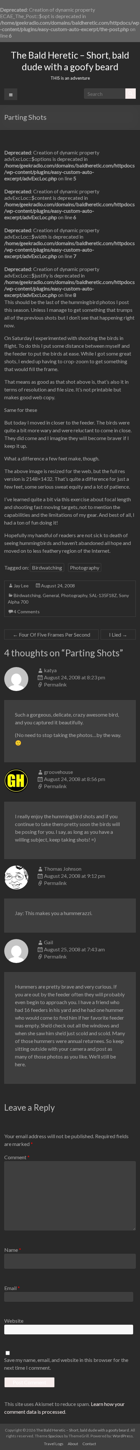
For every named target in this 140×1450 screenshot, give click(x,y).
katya (50, 670)
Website (13, 1321)
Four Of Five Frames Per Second (51, 634)
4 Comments (27, 611)
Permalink (55, 684)
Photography (84, 567)
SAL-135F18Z (103, 595)
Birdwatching (47, 567)
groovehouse (58, 772)
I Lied (118, 634)
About (73, 1443)
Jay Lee (21, 585)
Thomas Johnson (62, 869)
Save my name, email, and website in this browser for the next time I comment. (66, 1364)
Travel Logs (53, 1443)
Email (12, 1288)
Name (12, 1250)
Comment (17, 1157)
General (51, 595)
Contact (89, 1443)
